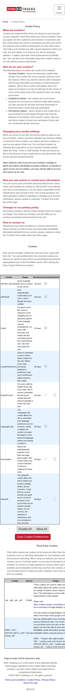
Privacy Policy (48, 680)
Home (5, 22)
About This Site (30, 683)
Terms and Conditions (15, 680)
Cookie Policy (33, 680)
